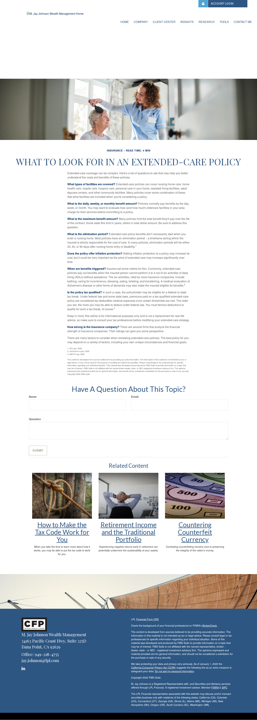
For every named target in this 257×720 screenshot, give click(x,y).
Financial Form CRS (147, 619)
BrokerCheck (209, 625)
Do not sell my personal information (174, 671)
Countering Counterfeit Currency (195, 532)
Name (33, 397)
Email (134, 397)
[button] (140, 22)
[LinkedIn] (24, 667)
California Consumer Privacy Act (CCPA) (153, 667)
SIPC (224, 687)
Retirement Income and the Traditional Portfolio (129, 532)
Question (35, 419)
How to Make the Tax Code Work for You (62, 532)
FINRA (215, 687)
